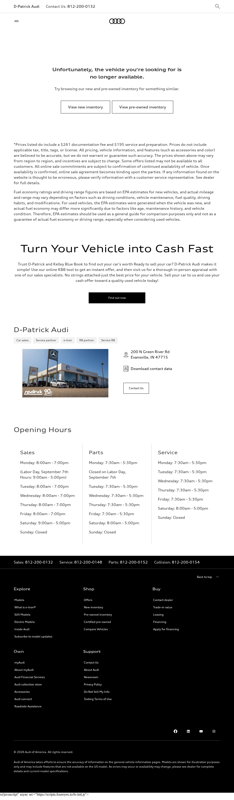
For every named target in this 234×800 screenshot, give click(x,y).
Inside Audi (21, 629)
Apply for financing (166, 629)
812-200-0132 (81, 6)
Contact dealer (163, 600)
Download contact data (151, 368)
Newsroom (91, 677)
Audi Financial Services (29, 677)
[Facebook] (175, 731)
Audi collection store (28, 684)
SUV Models (22, 614)
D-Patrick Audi (27, 6)
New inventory (93, 607)
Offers (88, 600)
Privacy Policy (93, 684)
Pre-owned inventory (98, 614)
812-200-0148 (88, 562)
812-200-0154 (186, 562)
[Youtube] (201, 731)
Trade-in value (162, 607)
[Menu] (17, 21)
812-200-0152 (134, 562)
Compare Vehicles (96, 629)
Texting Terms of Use (98, 699)
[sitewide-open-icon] (217, 7)
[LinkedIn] (188, 731)
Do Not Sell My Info (96, 691)
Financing (159, 622)
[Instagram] (213, 731)
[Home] (117, 21)
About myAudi (24, 669)
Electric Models (24, 622)
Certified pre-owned (97, 622)
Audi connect (23, 699)
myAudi (19, 662)
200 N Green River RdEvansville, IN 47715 (150, 354)
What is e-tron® (25, 607)
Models (19, 600)
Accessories (22, 691)
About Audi (91, 669)
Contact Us (91, 662)
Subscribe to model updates (33, 636)
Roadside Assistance (28, 706)
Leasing (158, 614)
